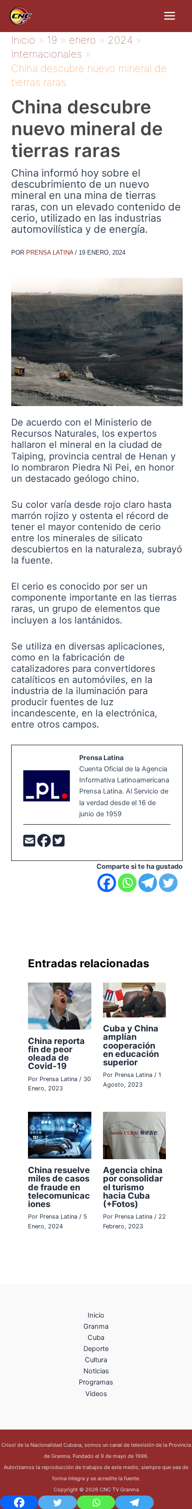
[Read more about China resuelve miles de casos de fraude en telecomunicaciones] (59, 1135)
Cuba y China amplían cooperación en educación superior (131, 1045)
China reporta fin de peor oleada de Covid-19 (56, 1053)
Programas (96, 1382)
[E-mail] (30, 843)
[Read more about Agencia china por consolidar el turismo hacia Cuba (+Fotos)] (134, 1135)
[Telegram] (147, 882)
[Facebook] (45, 843)
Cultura (96, 1360)
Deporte (96, 1349)
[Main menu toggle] (170, 16)
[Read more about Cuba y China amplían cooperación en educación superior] (134, 999)
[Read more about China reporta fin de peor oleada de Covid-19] (59, 1006)
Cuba (96, 1337)
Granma (96, 1326)
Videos (96, 1394)
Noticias (96, 1371)
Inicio (96, 1315)
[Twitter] (59, 843)
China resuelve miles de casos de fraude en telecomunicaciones (59, 1187)
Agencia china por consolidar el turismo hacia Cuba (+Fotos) (133, 1187)
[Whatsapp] (127, 882)
